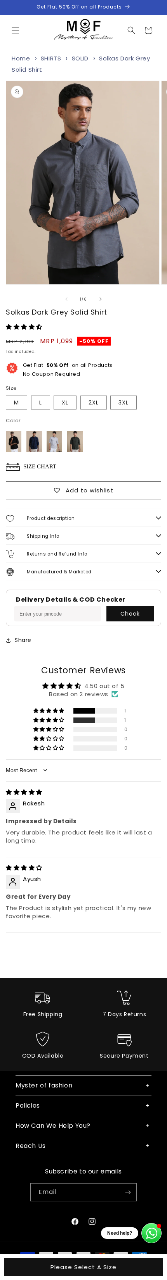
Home (21, 58)
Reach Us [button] (31, 1145)
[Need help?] (151, 1233)
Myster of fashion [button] (44, 1085)
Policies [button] (28, 1105)
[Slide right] (100, 299)
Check (130, 614)
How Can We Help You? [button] (53, 1125)
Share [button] (23, 640)
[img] (24, 792)
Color (13, 420)
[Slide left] (66, 299)
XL (65, 402)
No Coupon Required (68, 369)
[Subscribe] (127, 1192)
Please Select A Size (83, 1267)
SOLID (80, 58)
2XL (94, 402)
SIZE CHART (39, 466)
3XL (123, 402)
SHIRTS (51, 58)
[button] (15, 30)
